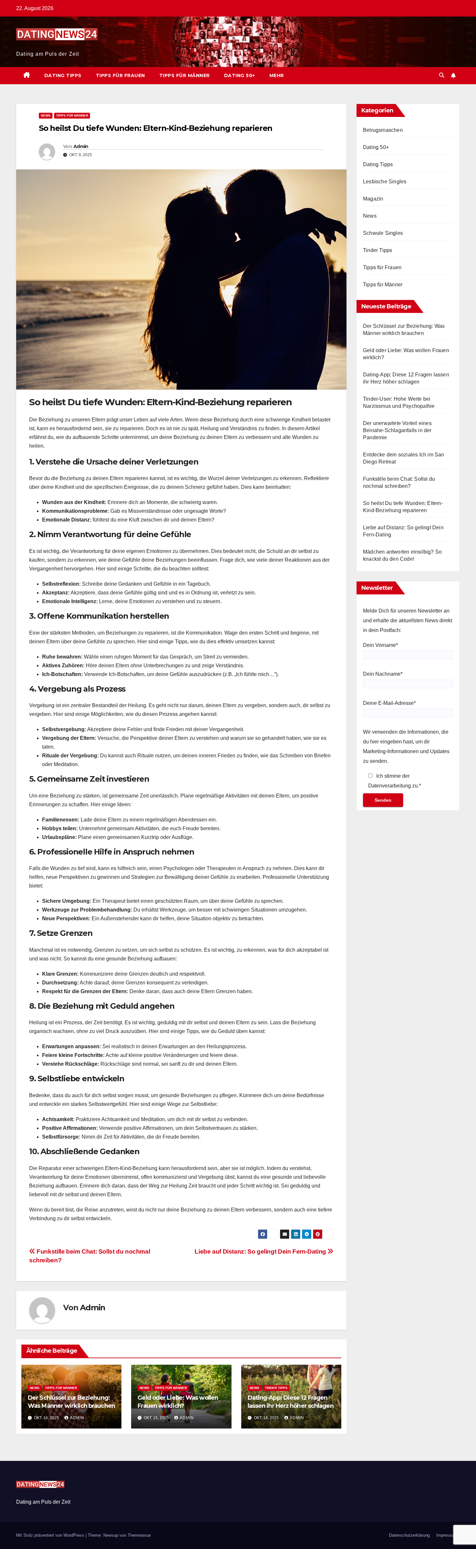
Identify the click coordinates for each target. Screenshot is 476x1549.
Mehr (276, 75)
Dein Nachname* (382, 674)
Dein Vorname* (380, 645)
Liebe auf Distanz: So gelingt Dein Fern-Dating (261, 1251)
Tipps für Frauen (120, 75)
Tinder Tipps (276, 1388)
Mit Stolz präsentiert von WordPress (50, 1535)
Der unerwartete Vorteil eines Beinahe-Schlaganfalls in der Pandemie (397, 430)
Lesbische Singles (384, 181)
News (46, 115)
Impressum (446, 1535)
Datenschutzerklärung (409, 1535)
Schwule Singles (383, 233)
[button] (441, 75)
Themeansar (139, 1535)
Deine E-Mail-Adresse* (389, 703)
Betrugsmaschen (383, 130)
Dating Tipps (63, 75)
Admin (81, 146)
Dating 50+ (239, 75)
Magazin (373, 198)
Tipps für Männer (184, 75)
